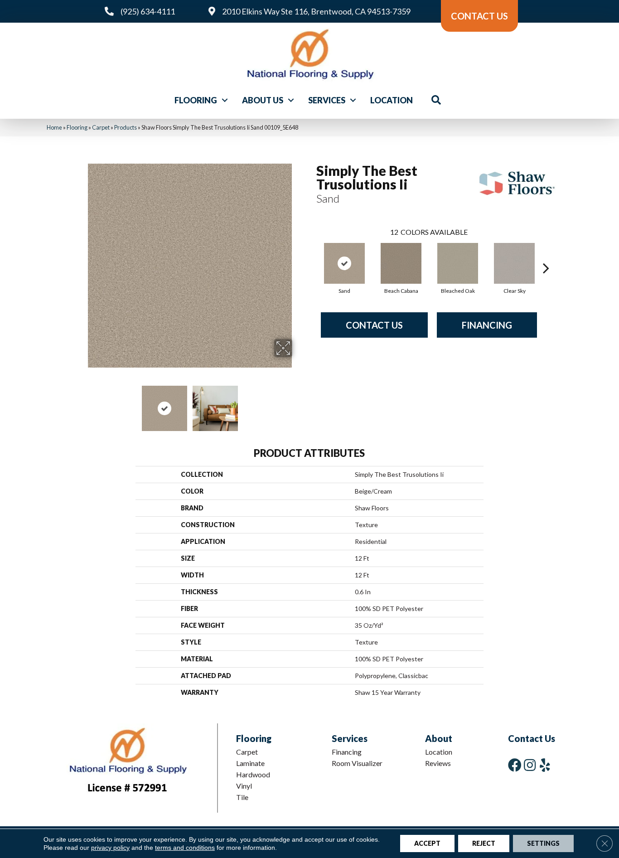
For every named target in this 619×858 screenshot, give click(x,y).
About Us (262, 100)
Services (326, 100)
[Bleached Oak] (457, 263)
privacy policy (110, 847)
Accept (427, 843)
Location (391, 100)
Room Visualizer (357, 763)
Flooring (195, 100)
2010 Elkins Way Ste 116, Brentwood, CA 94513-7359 (316, 11)
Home (54, 127)
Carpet (101, 127)
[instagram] (530, 765)
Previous (82, 403)
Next (298, 403)
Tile (242, 797)
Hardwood (253, 774)
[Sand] (344, 263)
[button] (224, 100)
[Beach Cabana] (401, 263)
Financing (487, 325)
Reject (483, 843)
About (438, 738)
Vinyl (244, 785)
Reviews (438, 763)
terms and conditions (185, 847)
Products (125, 127)
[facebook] (515, 765)
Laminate (250, 763)
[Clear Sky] (514, 263)
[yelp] (545, 765)
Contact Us (374, 325)
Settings (543, 843)
